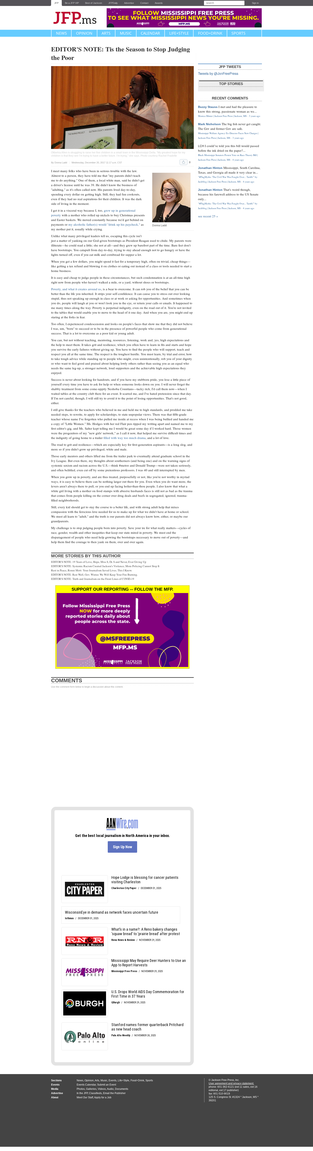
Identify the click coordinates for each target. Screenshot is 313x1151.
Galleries (91, 1088)
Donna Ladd (61, 162)
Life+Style (179, 33)
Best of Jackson (93, 3)
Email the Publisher (114, 1093)
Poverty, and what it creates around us (76, 289)
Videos (102, 1088)
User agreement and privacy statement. (231, 1083)
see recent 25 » (208, 216)
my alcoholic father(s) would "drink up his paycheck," (104, 224)
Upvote (183, 162)
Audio (110, 1088)
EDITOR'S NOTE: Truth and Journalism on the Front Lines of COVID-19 (92, 579)
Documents (121, 1088)
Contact (144, 3)
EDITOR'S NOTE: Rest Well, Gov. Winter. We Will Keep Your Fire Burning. (94, 574)
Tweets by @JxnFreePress (218, 73)
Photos (81, 1088)
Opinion (84, 33)
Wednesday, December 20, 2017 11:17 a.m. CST (97, 162)
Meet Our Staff (85, 1097)
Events (112, 1080)
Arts (106, 33)
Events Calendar (86, 1084)
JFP (56, 3)
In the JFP (82, 1093)
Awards (159, 3)
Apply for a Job (102, 1097)
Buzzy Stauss (208, 107)
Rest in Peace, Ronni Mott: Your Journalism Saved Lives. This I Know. (91, 570)
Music (126, 33)
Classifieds (95, 1093)
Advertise (129, 3)
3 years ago (254, 116)
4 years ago (238, 159)
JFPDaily (113, 3)
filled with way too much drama (124, 438)
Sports (238, 33)
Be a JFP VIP (72, 3)
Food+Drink (210, 33)
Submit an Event (106, 1084)
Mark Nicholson (209, 124)
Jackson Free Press (77, 18)
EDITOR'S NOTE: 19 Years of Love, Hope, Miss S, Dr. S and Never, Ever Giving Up (98, 562)
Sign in (255, 3)
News (61, 33)
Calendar (150, 33)
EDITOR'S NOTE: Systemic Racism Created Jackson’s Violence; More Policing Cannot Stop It (105, 566)
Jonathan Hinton (210, 168)
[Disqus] (122, 748)
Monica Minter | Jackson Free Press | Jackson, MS (222, 116)
